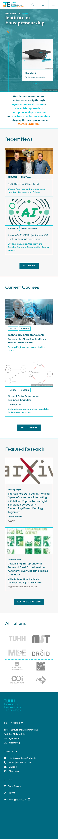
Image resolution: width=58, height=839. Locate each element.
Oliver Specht (29, 339)
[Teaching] (38, 83)
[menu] (53, 4)
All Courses (29, 427)
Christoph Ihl (14, 339)
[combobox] (34, 5)
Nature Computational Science (42, 385)
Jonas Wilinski (25, 342)
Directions (14, 771)
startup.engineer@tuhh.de (22, 758)
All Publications (29, 601)
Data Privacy (14, 786)
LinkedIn (13, 766)
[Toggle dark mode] (43, 5)
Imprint (11, 792)
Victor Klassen (53, 90)
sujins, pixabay (47, 324)
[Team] (33, 83)
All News (29, 265)
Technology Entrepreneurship (26, 334)
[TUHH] (25, 13)
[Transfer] (41, 83)
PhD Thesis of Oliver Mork (23, 183)
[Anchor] (40, 73)
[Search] (33, 5)
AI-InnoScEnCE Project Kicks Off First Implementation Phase (28, 237)
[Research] (36, 83)
